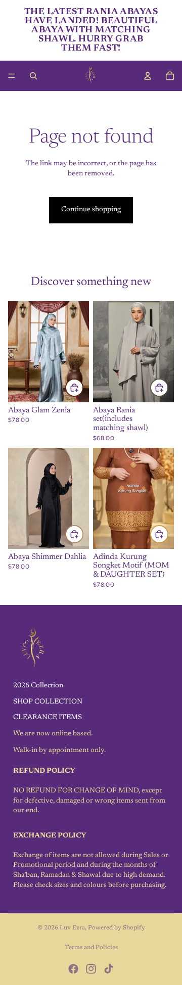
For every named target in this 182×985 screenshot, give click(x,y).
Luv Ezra (72, 928)
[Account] (147, 76)
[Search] (33, 76)
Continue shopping (91, 209)
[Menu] (11, 75)
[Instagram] (91, 969)
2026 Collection (38, 685)
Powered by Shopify (116, 928)
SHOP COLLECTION (47, 702)
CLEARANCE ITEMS (47, 718)
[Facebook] (73, 969)
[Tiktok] (109, 969)
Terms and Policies (91, 948)
